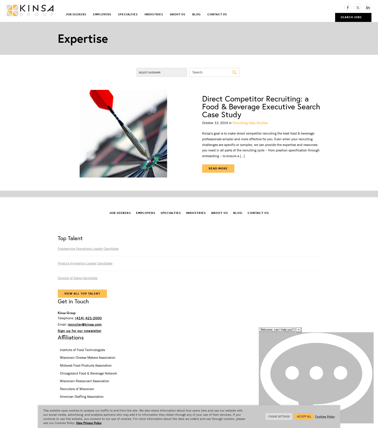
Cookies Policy (325, 416)
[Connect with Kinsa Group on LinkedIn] (367, 7)
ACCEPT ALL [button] (304, 416)
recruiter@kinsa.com (85, 324)
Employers (102, 14)
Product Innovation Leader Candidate (85, 263)
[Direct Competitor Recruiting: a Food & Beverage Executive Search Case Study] (123, 134)
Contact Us (217, 14)
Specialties (128, 14)
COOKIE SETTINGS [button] (279, 416)
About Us (178, 14)
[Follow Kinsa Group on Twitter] (359, 7)
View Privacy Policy (89, 423)
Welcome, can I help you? (277, 329)
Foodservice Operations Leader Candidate (88, 248)
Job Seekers (76, 14)
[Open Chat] (316, 377)
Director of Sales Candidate (78, 278)
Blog (196, 14)
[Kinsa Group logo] (30, 11)
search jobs (351, 17)
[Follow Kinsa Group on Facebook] (349, 7)
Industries (154, 14)
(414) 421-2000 (88, 318)
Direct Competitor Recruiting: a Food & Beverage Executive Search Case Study (261, 106)
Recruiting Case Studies (250, 123)
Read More (218, 168)
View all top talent (82, 293)
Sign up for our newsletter (80, 331)
